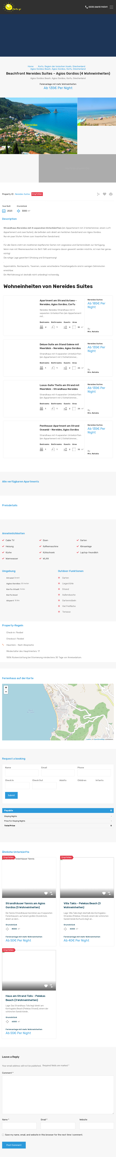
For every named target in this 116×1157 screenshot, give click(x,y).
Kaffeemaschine (50, 546)
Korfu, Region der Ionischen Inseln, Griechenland (61, 66)
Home (31, 66)
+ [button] (6, 687)
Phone (81, 767)
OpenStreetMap (99, 739)
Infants (100, 780)
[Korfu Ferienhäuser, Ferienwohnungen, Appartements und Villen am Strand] (12, 10)
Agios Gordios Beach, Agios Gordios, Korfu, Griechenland (58, 69)
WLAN (46, 558)
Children (82, 780)
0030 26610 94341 (98, 7)
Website (83, 1119)
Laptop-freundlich (89, 552)
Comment (7, 1073)
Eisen (45, 540)
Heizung (10, 546)
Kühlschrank (49, 552)
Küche (9, 552)
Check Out (37, 780)
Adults (62, 780)
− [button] (6, 692)
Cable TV (10, 540)
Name (8, 767)
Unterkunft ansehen (29, 890)
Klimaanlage (86, 546)
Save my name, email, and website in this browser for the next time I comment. (44, 1134)
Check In (9, 780)
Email (44, 767)
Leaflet (88, 739)
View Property (20, 327)
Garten (83, 540)
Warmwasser (12, 558)
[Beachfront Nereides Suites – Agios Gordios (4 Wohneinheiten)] (58, 708)
